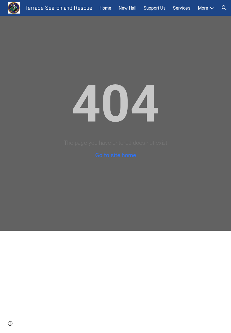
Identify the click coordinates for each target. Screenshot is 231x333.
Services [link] (181, 8)
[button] (224, 8)
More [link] (203, 8)
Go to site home (115, 155)
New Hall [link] (127, 8)
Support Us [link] (155, 8)
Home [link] (105, 8)
